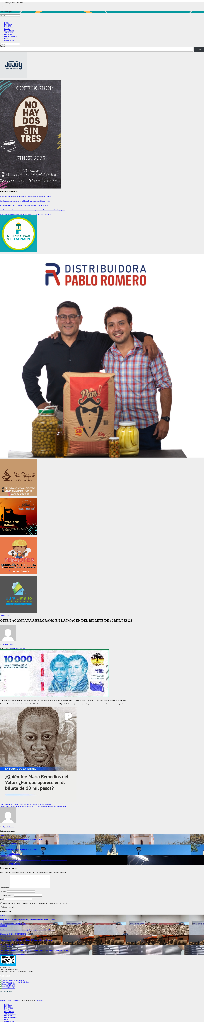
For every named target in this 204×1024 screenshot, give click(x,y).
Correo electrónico (7, 895)
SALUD (7, 29)
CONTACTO (9, 40)
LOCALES (8, 34)
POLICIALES (9, 31)
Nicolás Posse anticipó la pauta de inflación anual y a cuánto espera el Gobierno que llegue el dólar (33, 806)
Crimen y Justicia (6, 946)
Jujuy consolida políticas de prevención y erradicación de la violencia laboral (25, 196)
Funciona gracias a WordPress (10, 1000)
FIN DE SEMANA (11, 36)
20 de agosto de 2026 (7, 924)
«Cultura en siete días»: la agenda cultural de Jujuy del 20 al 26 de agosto (24, 205)
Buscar (2, 46)
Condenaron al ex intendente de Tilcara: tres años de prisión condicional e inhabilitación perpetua (32, 210)
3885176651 (11, 984)
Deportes (3, 856)
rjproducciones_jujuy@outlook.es (17, 982)
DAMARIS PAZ (14, 843)
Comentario (4, 888)
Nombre (3, 891)
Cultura (2, 936)
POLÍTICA (8, 25)
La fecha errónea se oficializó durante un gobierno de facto (21, 839)
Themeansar (40, 1000)
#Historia (19, 648)
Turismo (8, 936)
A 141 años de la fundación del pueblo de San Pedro (18, 849)
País (7, 615)
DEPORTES (8, 27)
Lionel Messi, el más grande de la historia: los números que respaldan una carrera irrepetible (33, 860)
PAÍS (6, 38)
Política (2, 915)
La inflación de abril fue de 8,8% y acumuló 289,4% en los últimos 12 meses (25, 804)
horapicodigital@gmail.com (15, 980)
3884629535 (10, 986)
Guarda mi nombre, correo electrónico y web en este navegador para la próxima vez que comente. (35, 903)
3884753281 (11, 988)
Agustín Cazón (8, 644)
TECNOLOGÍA (10, 32)
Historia (3, 615)
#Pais (25, 648)
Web (1, 899)
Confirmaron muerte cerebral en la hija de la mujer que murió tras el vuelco (25, 201)
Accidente (3, 926)
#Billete (12, 648)
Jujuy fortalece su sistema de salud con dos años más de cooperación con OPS (26, 214)
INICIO (7, 23)
